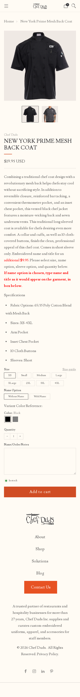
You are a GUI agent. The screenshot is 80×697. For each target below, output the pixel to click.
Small (24, 375)
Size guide (69, 370)
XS (9, 375)
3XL (42, 383)
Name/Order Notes (16, 445)
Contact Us (40, 587)
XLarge (12, 383)
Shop (40, 549)
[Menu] (6, 6)
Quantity (9, 429)
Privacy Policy (47, 654)
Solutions (40, 561)
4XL (57, 383)
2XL (28, 383)
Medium (41, 375)
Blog (40, 573)
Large (59, 375)
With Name (40, 396)
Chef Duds (11, 135)
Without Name (16, 396)
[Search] (74, 6)
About (40, 537)
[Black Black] (7, 419)
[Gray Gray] (15, 419)
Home (9, 21)
